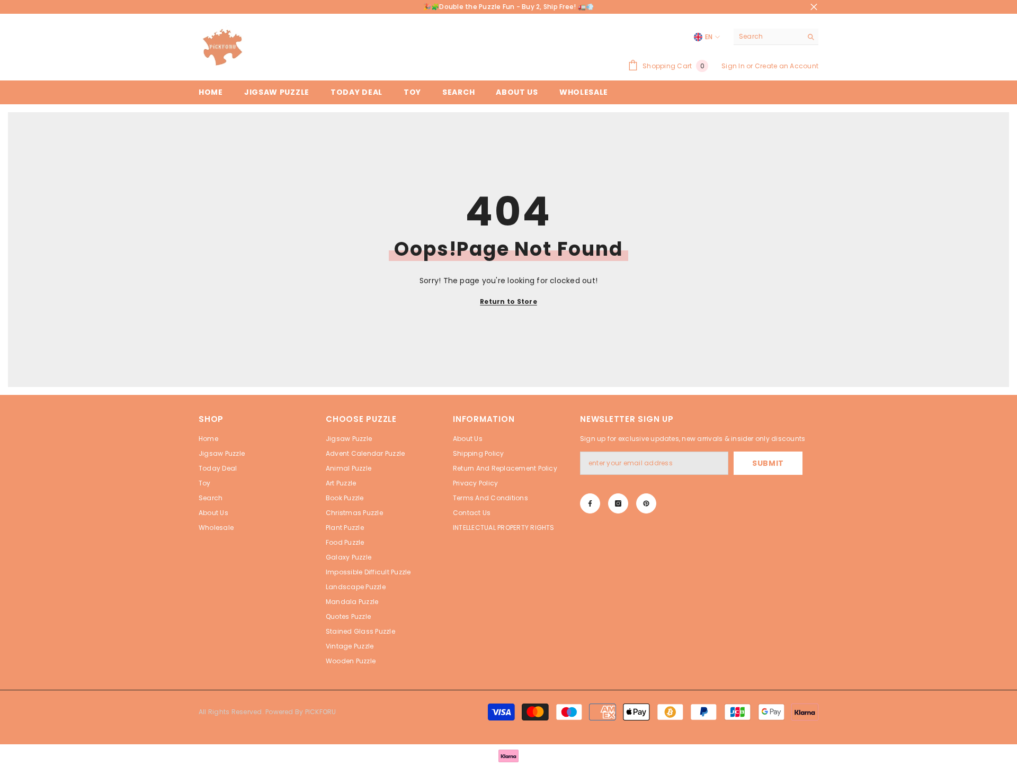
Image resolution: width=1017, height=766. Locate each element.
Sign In (733, 65)
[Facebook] (590, 503)
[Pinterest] (646, 503)
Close (813, 7)
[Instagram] (618, 503)
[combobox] (768, 36)
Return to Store (508, 301)
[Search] (776, 37)
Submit (768, 463)
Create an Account (786, 65)
